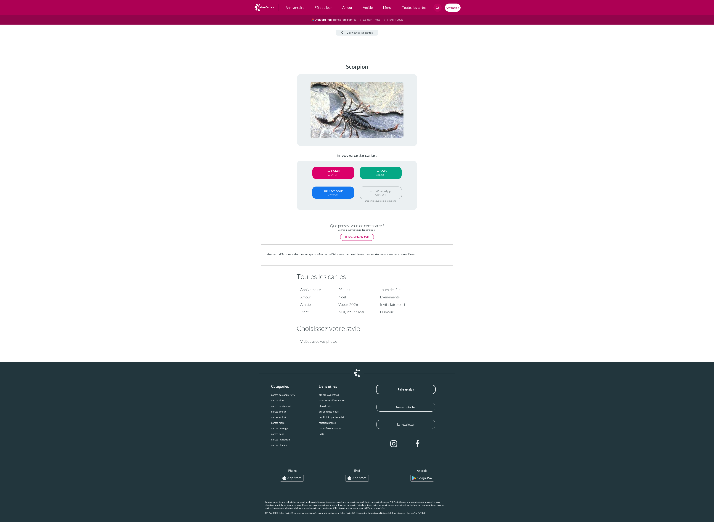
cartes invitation (280, 439)
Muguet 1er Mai (351, 312)
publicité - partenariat (331, 417)
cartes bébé (277, 433)
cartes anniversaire (282, 406)
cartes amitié (278, 417)
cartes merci (278, 422)
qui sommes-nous (329, 411)
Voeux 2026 (348, 305)
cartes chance (279, 445)
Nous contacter (406, 407)
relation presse (327, 422)
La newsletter (405, 424)
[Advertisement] (31, 119)
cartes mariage (279, 428)
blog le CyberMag (329, 394)
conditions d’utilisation (332, 400)
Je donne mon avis (357, 237)
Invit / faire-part (392, 305)
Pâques (344, 290)
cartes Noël (277, 400)
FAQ (321, 433)
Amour (305, 297)
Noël (342, 297)
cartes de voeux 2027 (283, 394)
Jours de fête (390, 290)
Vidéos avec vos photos (318, 341)
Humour (386, 312)
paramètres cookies (330, 428)
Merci (305, 312)
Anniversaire (310, 290)
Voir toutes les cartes (360, 32)
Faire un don (406, 389)
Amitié (305, 305)
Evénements (390, 297)
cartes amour (278, 411)
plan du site (325, 406)
